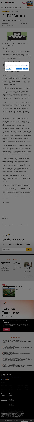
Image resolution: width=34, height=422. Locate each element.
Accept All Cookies (25, 68)
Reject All (19, 68)
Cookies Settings (9, 68)
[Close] (28, 63)
